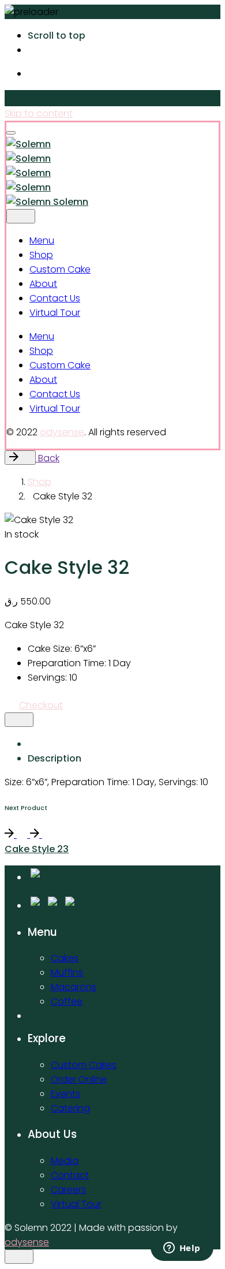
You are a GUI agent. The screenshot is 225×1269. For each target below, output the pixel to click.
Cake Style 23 (37, 849)
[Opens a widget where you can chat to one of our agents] (181, 1248)
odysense (62, 432)
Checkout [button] (41, 705)
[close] (20, 216)
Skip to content (39, 113)
